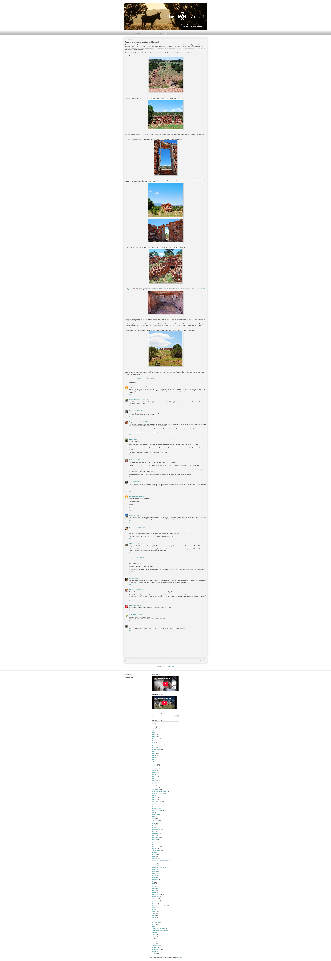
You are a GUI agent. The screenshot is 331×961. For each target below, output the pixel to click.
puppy (153, 890)
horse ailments (156, 837)
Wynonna (154, 953)
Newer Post (128, 661)
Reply (130, 394)
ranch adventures (156, 894)
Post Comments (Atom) (169, 666)
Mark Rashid (155, 858)
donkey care (155, 787)
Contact (155, 34)
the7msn (131, 459)
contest (154, 770)
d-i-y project (155, 780)
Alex (153, 725)
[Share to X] (150, 378)
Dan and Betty (133, 496)
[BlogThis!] (148, 378)
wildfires (154, 951)
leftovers (154, 852)
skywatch (154, 909)
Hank (153, 824)
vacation (154, 932)
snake (153, 913)
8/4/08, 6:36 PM (140, 589)
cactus (154, 755)
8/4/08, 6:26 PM (139, 578)
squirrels (154, 917)
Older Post (202, 661)
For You (162, 34)
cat (153, 757)
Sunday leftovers (156, 919)
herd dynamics (156, 829)
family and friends (156, 801)
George (154, 818)
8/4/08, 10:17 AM (141, 496)
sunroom (154, 921)
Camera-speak (146, 34)
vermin (154, 936)
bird (153, 740)
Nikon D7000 (155, 869)
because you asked (157, 738)
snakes (154, 915)
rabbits (154, 892)
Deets (153, 784)
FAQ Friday (155, 803)
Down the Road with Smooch (159, 791)
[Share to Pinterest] (153, 378)
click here (203, 46)
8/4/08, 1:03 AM (145, 422)
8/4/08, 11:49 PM (137, 605)
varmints (154, 934)
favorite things (155, 806)
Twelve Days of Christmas (159, 928)
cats (153, 759)
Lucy (153, 856)
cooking (154, 772)
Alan (153, 723)
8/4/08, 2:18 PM (142, 527)
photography (155, 879)
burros (154, 753)
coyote (154, 774)
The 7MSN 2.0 (156, 923)
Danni (130, 515)
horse (153, 835)
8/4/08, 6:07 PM (140, 557)
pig (153, 883)
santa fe (154, 907)
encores (154, 799)
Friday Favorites (156, 814)
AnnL (130, 482)
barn (153, 732)
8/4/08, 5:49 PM (138, 543)
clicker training (156, 768)
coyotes (154, 776)
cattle (153, 761)
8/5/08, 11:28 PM (137, 615)
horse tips (154, 843)
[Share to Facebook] (151, 378)
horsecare (154, 845)
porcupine (154, 884)
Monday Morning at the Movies (160, 860)
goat (153, 822)
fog (153, 812)
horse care (155, 839)
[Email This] (147, 378)
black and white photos (158, 744)
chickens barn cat (156, 766)
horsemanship (155, 846)
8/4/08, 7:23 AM (140, 459)
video (153, 942)
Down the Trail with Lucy (158, 793)
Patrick (154, 875)
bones (153, 747)
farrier (153, 805)
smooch (154, 911)
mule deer (154, 862)
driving (154, 795)
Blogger (180, 957)
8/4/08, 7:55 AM (137, 482)
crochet (154, 778)
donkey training (156, 789)
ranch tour (154, 898)
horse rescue (155, 841)
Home (126, 34)
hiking (153, 831)
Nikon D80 (155, 871)
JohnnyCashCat (156, 850)
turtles (154, 924)
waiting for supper (156, 945)
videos (154, 943)
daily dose (154, 782)
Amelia (154, 727)
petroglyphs (155, 877)
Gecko (131, 615)
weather (154, 947)
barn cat (154, 734)
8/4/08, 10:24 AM (137, 515)
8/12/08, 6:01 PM (139, 626)
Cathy (130, 605)
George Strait (155, 820)
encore (154, 797)
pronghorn (154, 886)
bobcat (154, 746)
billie (130, 439)
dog (153, 786)
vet (153, 938)
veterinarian (155, 940)
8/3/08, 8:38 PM (144, 387)
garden (154, 816)
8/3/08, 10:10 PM (143, 399)
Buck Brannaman (156, 749)
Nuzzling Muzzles (134, 399)
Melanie (131, 543)
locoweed (154, 854)
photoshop (155, 881)
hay (153, 825)
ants (153, 730)
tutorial (154, 926)
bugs (153, 751)
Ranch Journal (156, 896)
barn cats (154, 736)
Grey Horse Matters (134, 387)
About (132, 34)
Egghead (131, 410)
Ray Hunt (154, 904)
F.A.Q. (138, 34)
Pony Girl (131, 578)
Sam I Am (132, 626)
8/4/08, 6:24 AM (136, 439)
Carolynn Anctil (133, 527)
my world (154, 865)
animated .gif (155, 728)
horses (154, 848)
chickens (154, 765)
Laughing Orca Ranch (135, 422)
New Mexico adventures (158, 867)
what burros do (156, 949)
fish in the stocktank (157, 810)
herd (153, 827)
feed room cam (156, 808)
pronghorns (155, 888)
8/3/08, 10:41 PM (139, 410)
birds (153, 742)
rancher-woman (156, 900)
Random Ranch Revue (158, 902)
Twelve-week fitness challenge (160, 930)
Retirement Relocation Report (159, 905)
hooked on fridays (156, 833)
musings (154, 864)
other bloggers (155, 873)
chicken (154, 763)
